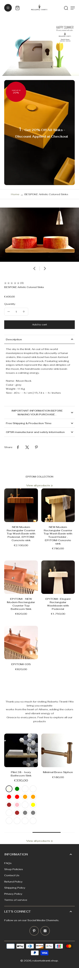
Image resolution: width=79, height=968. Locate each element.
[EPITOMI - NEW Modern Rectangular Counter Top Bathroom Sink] (21, 577)
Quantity (9, 304)
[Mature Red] (17, 797)
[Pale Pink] (17, 805)
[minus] (8, 311)
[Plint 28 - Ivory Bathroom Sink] (21, 750)
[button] (39, 324)
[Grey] (25, 813)
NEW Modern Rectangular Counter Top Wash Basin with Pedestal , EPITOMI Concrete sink (21, 533)
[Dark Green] (17, 789)
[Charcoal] (17, 821)
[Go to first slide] (12, 731)
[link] (52, 486)
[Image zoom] (39, 235)
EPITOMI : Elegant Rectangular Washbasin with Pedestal (58, 603)
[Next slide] (45, 268)
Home (15, 194)
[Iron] (9, 821)
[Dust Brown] (17, 813)
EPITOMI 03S (21, 664)
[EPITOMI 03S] (21, 642)
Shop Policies (13, 869)
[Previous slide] (6, 731)
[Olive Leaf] (25, 789)
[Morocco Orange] (33, 797)
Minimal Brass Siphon (58, 772)
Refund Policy (13, 881)
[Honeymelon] (33, 789)
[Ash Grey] (33, 813)
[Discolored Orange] (25, 797)
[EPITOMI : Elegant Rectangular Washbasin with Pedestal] (58, 577)
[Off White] (25, 821)
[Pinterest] (34, 930)
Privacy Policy (13, 894)
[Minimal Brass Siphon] (58, 750)
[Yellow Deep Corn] (25, 805)
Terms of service (15, 900)
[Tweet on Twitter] (27, 447)
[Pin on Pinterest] (36, 447)
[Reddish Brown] (9, 805)
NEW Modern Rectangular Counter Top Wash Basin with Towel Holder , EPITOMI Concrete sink (58, 535)
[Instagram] (45, 930)
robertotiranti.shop (45, 960)
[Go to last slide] (34, 268)
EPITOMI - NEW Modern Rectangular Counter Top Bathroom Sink (21, 603)
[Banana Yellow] (33, 805)
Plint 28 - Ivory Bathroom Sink (21, 773)
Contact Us (11, 875)
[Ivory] (9, 789)
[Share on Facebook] (18, 447)
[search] (66, 8)
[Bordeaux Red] (9, 797)
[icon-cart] (17, 8)
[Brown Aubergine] (9, 813)
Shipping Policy (14, 887)
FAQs (8, 863)
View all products (38, 485)
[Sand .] (33, 821)
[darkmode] (8, 8)
